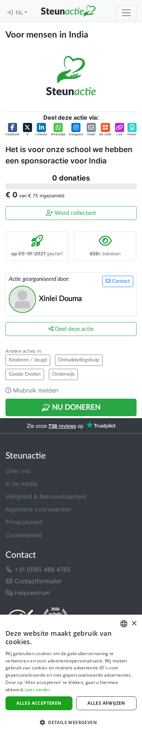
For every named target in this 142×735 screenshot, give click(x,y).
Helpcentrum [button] (31, 592)
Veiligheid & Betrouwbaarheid (45, 496)
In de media (21, 483)
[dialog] (71, 675)
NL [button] (20, 13)
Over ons (17, 471)
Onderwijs (63, 374)
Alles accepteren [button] (38, 703)
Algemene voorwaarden (38, 509)
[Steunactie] (68, 11)
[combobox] (123, 623)
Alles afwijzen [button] (106, 703)
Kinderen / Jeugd (28, 360)
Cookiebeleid (23, 535)
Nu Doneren (75, 407)
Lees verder (37, 689)
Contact (120, 281)
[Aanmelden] (9, 12)
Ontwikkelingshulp (78, 360)
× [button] (134, 623)
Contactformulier (37, 581)
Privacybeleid (24, 522)
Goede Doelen (25, 374)
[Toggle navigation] (126, 12)
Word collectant (74, 213)
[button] (12, 129)
